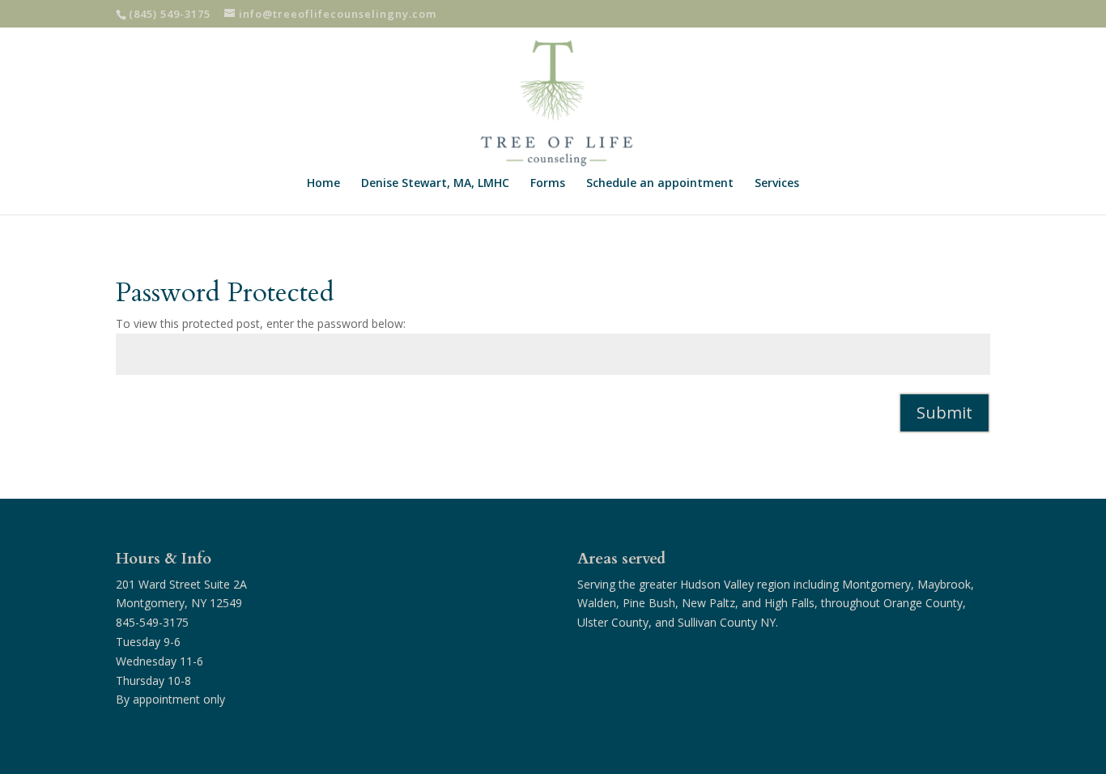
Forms (547, 183)
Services (777, 183)
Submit (944, 412)
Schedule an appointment (660, 183)
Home (323, 183)
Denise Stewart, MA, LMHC (435, 183)
